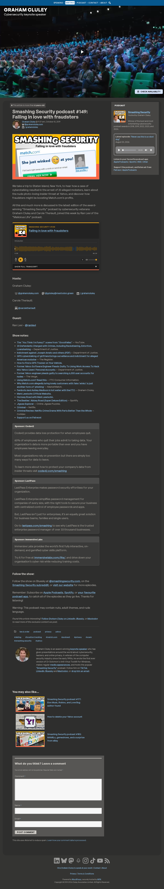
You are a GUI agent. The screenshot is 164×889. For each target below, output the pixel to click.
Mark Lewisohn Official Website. (34, 393)
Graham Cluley (13, 3)
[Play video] (82, 52)
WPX (99, 879)
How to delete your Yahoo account (64, 716)
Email (18, 818)
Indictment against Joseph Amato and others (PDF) (43, 352)
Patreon (117, 170)
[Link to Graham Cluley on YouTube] (100, 860)
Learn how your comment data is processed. (66, 840)
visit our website (63, 585)
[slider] (129, 150)
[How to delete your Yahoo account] (30, 721)
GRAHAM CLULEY (25, 10)
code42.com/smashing (52, 470)
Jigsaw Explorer (25, 403)
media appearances (60, 664)
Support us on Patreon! (29, 417)
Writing (70, 3)
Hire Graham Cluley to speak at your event (74, 868)
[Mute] (87, 260)
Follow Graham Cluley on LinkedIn (58, 618)
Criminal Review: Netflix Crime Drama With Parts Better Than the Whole (54, 410)
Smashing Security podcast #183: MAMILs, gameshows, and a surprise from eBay (66, 737)
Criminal (21, 407)
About (103, 3)
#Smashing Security (22, 640)
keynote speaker (78, 649)
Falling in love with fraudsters (48, 230)
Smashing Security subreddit (30, 585)
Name (18, 805)
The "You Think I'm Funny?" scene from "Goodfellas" (44, 342)
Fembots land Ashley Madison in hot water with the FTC (46, 390)
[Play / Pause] (20, 259)
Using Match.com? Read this (32, 380)
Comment (20, 776)
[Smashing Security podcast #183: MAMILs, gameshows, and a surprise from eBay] (30, 739)
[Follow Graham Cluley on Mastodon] (71, 860)
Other (145, 162)
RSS (139, 162)
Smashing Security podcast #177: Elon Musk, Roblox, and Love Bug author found (64, 702)
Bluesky (80, 618)
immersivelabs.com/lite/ (49, 557)
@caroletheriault (26, 308)
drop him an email (80, 671)
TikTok (83, 668)
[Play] (119, 150)
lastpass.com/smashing (37, 525)
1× (83, 260)
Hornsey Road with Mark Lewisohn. (35, 397)
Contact (93, 3)
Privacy (48, 631)
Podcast (81, 3)
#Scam (89, 637)
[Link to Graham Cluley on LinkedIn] (57, 860)
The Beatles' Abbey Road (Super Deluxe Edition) (42, 400)
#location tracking (33, 637)
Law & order (24, 631)
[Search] (109, 3)
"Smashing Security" (46, 668)
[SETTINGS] (151, 150)
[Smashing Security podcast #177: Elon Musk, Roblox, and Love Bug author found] (30, 704)
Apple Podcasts (53, 592)
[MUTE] (146, 150)
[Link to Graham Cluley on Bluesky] (64, 860)
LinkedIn (40, 671)
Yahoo (58, 631)
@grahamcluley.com (33, 124)
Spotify (68, 592)
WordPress (76, 879)
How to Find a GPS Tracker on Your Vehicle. (39, 362)
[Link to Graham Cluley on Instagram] (85, 860)
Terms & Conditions (85, 873)
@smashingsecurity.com (64, 581)
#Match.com (51, 637)
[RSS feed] (107, 860)
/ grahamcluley (31, 127)
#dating (17, 637)
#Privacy (78, 637)
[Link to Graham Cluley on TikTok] (93, 860)
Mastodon (92, 618)
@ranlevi (30, 325)
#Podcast (65, 637)
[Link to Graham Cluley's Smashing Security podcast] (78, 860)
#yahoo (39, 640)
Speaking (58, 3)
